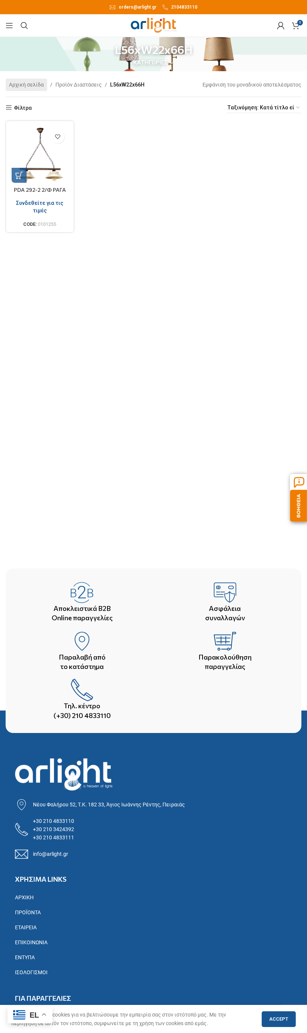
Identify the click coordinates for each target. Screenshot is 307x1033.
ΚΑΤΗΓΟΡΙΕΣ (150, 63)
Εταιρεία (26, 927)
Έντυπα (25, 957)
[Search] (24, 25)
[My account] (280, 25)
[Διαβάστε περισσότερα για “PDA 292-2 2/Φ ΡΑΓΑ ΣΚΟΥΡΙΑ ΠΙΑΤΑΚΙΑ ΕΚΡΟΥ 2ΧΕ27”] (19, 175)
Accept (278, 1019)
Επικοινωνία (31, 942)
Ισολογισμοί (31, 972)
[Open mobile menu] (9, 25)
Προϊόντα (28, 912)
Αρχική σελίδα (26, 85)
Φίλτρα (23, 108)
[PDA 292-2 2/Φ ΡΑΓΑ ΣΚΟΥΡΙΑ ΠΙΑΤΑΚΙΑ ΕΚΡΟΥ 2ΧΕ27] (40, 155)
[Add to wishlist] (57, 136)
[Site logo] (153, 25)
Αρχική (24, 897)
